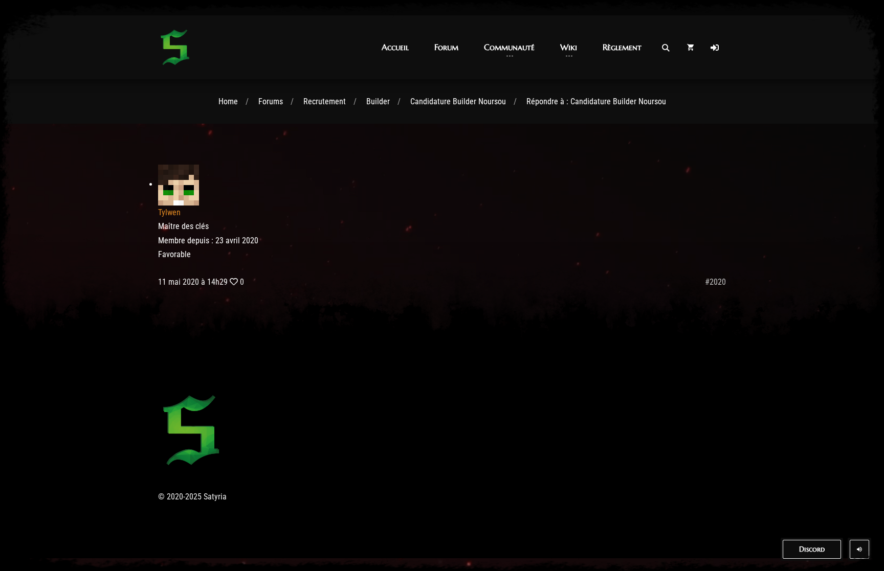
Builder (378, 101)
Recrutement (324, 101)
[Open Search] (665, 47)
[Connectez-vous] (714, 47)
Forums (270, 101)
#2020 (715, 282)
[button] (395, 47)
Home (228, 101)
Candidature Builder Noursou (458, 101)
